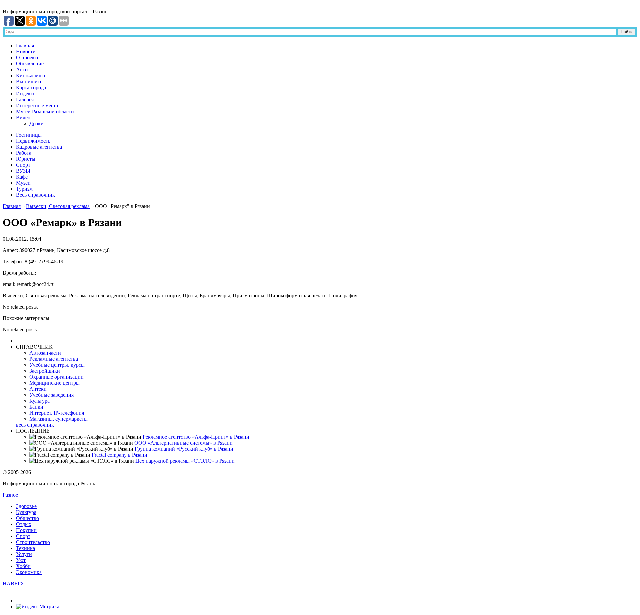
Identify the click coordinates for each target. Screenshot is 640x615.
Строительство (33, 542)
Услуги (24, 554)
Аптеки (38, 389)
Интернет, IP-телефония (56, 413)
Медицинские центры (54, 383)
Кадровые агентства (39, 147)
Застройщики (44, 371)
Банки (36, 407)
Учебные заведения (51, 395)
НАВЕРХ (13, 583)
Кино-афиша (30, 75)
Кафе (22, 177)
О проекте (27, 57)
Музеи (23, 183)
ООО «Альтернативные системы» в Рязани (183, 443)
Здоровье (26, 506)
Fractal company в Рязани (119, 455)
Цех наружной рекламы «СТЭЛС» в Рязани (185, 461)
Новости (26, 51)
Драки (36, 123)
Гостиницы (29, 135)
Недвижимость (33, 141)
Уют (21, 560)
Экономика (29, 572)
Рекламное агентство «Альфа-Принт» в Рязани (196, 437)
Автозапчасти (45, 353)
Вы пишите (29, 81)
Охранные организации (56, 377)
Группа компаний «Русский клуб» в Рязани (184, 449)
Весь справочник (35, 195)
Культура (39, 401)
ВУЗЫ (23, 171)
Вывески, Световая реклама (58, 206)
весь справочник (35, 425)
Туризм (24, 189)
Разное (10, 495)
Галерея (25, 99)
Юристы (25, 159)
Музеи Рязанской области (45, 111)
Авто (22, 69)
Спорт (23, 165)
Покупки (26, 530)
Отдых (23, 524)
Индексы (26, 93)
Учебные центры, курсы (57, 365)
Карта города (31, 87)
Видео (23, 117)
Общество (27, 518)
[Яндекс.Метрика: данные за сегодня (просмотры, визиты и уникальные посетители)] (37, 607)
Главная (25, 45)
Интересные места (37, 105)
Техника (25, 548)
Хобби (23, 566)
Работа (23, 153)
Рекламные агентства (53, 359)
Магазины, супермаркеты (58, 419)
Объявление (30, 63)
